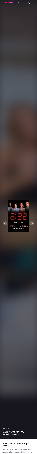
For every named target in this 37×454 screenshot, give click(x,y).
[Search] (29, 3)
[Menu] (33, 3)
